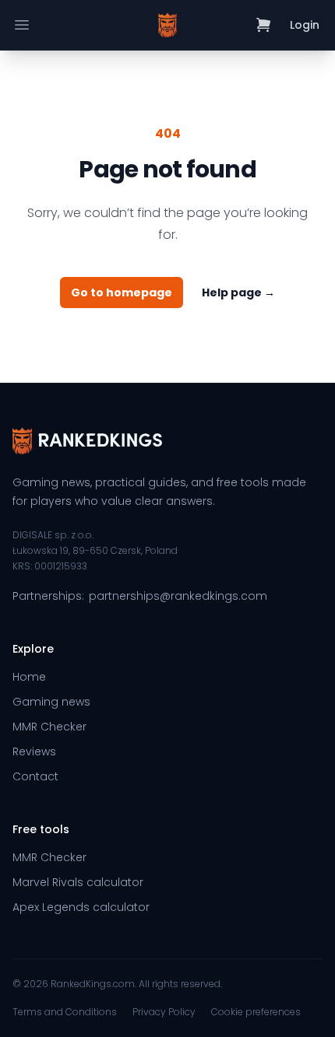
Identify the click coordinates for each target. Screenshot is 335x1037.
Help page (238, 292)
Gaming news (51, 701)
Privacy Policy (164, 1012)
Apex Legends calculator (81, 907)
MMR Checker (49, 726)
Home (29, 677)
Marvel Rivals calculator (77, 882)
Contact (35, 776)
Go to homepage (121, 292)
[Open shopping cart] (264, 25)
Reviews (34, 751)
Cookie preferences (256, 1012)
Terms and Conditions (64, 1012)
